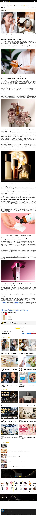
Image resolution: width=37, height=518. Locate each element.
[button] (35, 487)
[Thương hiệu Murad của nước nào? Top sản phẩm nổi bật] (9, 361)
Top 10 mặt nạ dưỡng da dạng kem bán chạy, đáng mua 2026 (27, 370)
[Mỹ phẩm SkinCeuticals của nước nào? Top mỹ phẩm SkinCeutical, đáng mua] (27, 345)
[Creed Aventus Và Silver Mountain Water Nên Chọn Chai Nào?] (9, 429)
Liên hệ (2, 506)
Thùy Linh (30, 7)
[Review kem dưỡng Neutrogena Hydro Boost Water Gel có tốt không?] (27, 377)
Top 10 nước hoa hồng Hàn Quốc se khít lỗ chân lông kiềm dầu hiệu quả (13, 309)
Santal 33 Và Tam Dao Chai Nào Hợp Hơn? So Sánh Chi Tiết (27, 422)
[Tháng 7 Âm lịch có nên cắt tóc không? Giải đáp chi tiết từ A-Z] (4, 446)
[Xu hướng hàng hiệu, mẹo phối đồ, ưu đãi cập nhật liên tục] (5, 1)
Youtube (34, 333)
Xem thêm (10, 319)
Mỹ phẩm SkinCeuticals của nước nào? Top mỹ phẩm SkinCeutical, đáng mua (26, 354)
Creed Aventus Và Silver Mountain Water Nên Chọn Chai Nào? (9, 438)
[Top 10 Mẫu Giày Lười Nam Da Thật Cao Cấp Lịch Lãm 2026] (9, 397)
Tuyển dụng (3, 505)
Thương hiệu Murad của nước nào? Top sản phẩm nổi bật (9, 370)
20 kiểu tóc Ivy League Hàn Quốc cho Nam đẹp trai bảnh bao (17, 466)
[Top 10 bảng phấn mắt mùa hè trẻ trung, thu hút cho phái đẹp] (9, 377)
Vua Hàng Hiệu (4, 302)
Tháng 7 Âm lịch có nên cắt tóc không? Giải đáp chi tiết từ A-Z (17, 446)
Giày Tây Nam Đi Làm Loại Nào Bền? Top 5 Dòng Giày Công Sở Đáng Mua (9, 422)
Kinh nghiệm (9, 3)
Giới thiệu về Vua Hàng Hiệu (5, 501)
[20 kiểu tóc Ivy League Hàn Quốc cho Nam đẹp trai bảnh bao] (4, 466)
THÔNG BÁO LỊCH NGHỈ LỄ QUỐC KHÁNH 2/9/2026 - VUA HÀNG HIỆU (18, 451)
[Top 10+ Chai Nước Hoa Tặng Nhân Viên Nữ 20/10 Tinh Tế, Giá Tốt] (27, 429)
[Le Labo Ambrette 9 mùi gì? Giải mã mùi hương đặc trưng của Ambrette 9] (27, 397)
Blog (5, 3)
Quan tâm (29, 333)
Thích (24, 333)
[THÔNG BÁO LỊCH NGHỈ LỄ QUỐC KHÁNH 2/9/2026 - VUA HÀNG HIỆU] (4, 451)
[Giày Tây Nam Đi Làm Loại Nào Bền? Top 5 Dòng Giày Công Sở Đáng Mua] (9, 413)
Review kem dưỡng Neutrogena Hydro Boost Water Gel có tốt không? (27, 386)
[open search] (34, 1)
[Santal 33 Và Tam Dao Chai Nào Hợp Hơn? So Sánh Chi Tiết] (27, 413)
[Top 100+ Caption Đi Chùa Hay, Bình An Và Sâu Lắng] (4, 461)
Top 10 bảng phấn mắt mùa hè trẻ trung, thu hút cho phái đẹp (9, 386)
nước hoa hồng (16, 302)
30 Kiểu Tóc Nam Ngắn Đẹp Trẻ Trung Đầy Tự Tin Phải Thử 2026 (17, 456)
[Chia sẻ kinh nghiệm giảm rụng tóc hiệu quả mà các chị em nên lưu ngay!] (9, 345)
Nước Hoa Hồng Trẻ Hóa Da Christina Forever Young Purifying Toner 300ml (21, 315)
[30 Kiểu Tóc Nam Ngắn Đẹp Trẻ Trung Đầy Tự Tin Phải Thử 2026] (4, 456)
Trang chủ (2, 3)
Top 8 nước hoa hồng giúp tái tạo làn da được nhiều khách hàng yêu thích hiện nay (15, 310)
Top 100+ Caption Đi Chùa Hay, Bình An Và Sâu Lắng (15, 461)
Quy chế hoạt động (4, 502)
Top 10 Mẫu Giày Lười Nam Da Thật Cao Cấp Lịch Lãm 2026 (9, 405)
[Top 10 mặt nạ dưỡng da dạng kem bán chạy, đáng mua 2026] (27, 361)
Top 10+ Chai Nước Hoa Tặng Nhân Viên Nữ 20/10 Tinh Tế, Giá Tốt (27, 438)
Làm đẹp (13, 3)
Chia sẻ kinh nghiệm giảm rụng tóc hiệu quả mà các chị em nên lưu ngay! (9, 354)
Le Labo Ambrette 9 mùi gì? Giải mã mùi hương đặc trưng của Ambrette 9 (27, 405)
